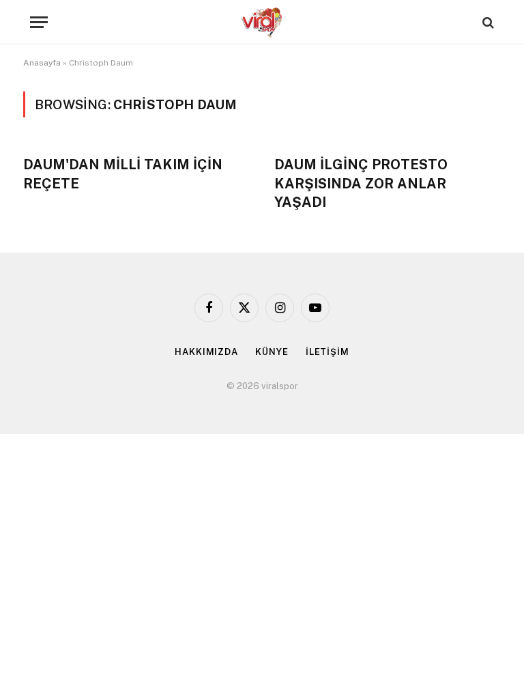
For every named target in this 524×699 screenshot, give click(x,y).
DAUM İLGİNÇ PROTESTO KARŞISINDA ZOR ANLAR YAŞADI (361, 183)
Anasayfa (42, 63)
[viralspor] (262, 22)
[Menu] (39, 22)
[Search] (487, 22)
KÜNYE (272, 352)
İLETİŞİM (327, 352)
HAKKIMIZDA (206, 352)
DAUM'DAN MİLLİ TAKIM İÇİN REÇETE (122, 173)
